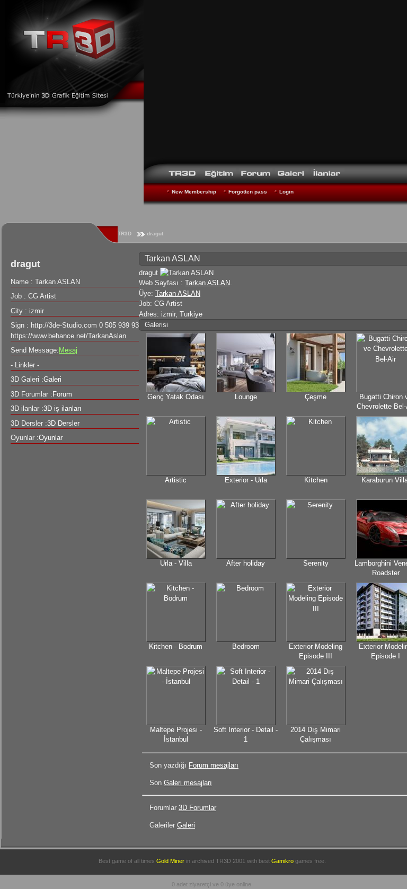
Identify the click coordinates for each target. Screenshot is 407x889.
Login (286, 192)
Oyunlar (51, 438)
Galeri (186, 825)
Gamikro (282, 861)
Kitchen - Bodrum (175, 646)
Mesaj (68, 350)
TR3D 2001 (230, 861)
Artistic (176, 480)
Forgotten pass (247, 192)
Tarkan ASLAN (207, 283)
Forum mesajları (213, 765)
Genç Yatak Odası (175, 397)
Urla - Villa (176, 563)
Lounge (246, 397)
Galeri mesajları (188, 783)
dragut (155, 233)
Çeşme (315, 397)
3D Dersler (63, 423)
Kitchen (316, 480)
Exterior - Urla (246, 480)
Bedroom (246, 646)
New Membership (194, 192)
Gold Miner (170, 861)
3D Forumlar (197, 808)
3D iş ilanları (62, 408)
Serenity (316, 563)
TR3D (124, 233)
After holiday (245, 563)
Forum (62, 394)
